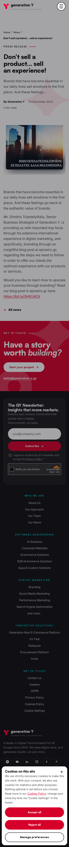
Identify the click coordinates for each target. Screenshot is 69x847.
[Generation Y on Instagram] (37, 762)
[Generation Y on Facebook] (46, 762)
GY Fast (34, 639)
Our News (34, 522)
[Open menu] (61, 6)
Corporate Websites (34, 548)
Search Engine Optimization (34, 606)
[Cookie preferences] (61, 771)
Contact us (34, 678)
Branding (35, 587)
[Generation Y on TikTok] (56, 762)
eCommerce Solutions (34, 554)
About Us (34, 503)
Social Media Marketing (34, 593)
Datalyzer (34, 645)
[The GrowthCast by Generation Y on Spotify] (7, 762)
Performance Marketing (34, 600)
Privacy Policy (34, 459)
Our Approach (34, 509)
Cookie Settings (34, 710)
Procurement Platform (34, 652)
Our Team (34, 516)
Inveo (34, 658)
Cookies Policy (34, 704)
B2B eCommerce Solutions (34, 561)
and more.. (34, 613)
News (17, 32)
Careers (34, 684)
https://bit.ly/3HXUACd (22, 296)
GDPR (34, 691)
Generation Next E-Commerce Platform (34, 632)
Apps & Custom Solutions (34, 568)
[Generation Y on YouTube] (17, 762)
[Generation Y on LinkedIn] (27, 762)
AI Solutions (34, 541)
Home (7, 32)
